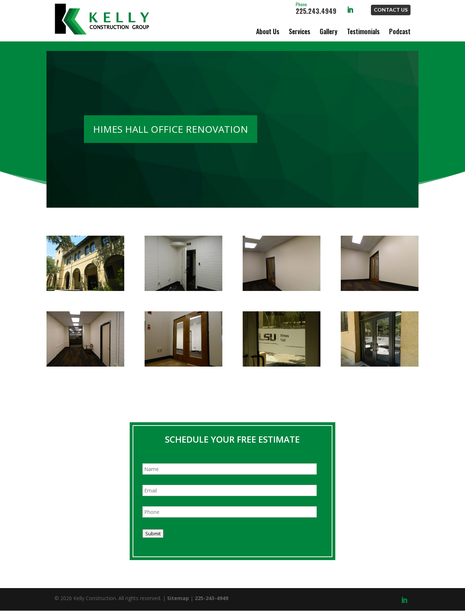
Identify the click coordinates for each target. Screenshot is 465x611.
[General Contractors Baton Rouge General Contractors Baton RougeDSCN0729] (379, 288)
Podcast (400, 31)
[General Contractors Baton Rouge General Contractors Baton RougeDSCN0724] (379, 364)
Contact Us (391, 10)
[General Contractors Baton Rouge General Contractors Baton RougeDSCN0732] (183, 288)
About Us (267, 31)
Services (299, 31)
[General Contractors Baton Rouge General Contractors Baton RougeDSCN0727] (183, 364)
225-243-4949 (211, 598)
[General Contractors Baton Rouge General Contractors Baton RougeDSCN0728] (85, 364)
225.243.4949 (316, 8)
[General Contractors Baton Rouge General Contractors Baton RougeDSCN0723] (85, 288)
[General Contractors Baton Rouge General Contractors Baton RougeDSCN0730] (281, 288)
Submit (153, 533)
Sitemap (178, 598)
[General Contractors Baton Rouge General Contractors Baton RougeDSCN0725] (281, 364)
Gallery (328, 31)
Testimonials (363, 31)
